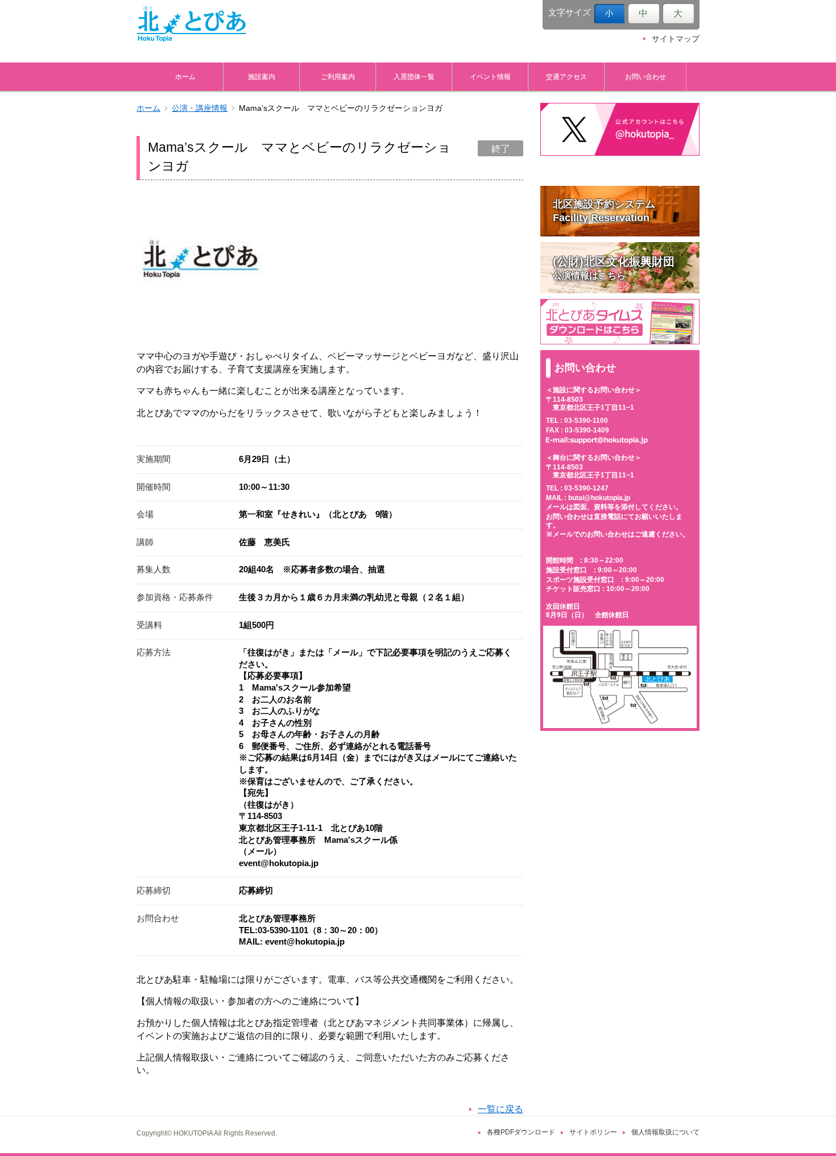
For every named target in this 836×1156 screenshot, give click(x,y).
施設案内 (261, 76)
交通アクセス (566, 76)
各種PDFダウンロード (521, 1132)
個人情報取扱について (665, 1132)
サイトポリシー (593, 1132)
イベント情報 (490, 76)
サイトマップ (676, 39)
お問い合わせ (645, 76)
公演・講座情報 (199, 108)
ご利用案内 (338, 76)
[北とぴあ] (191, 24)
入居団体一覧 (414, 76)
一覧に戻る (500, 1109)
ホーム (185, 76)
